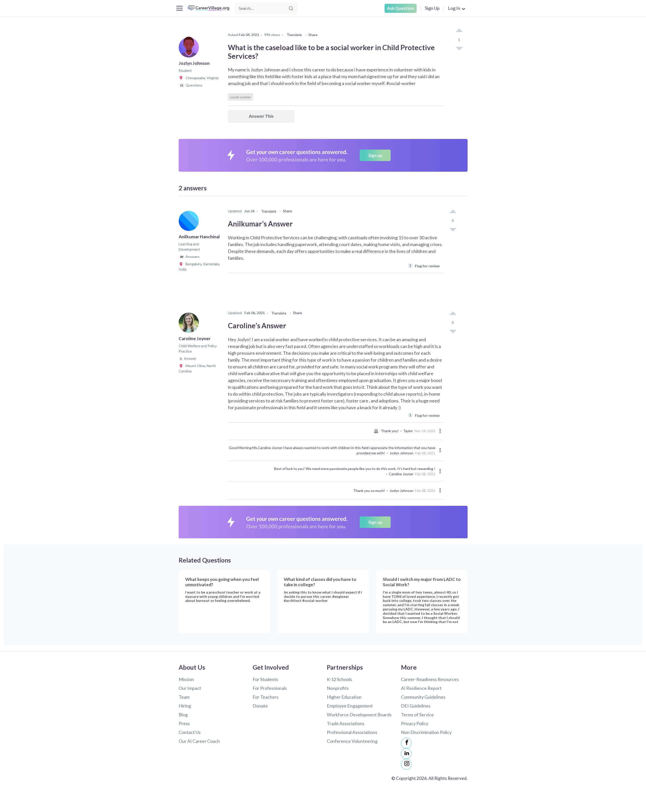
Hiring (185, 706)
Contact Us (190, 732)
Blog (183, 714)
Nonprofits (338, 688)
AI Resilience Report (421, 688)
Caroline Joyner (401, 474)
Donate (260, 706)
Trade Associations (345, 723)
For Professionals (270, 688)
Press (184, 723)
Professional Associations (352, 732)
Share (312, 35)
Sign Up (432, 8)
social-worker (240, 97)
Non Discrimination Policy (426, 732)
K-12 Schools (339, 679)
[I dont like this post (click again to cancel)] (459, 48)
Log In (454, 8)
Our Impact (190, 688)
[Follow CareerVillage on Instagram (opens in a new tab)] (406, 764)
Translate (294, 35)
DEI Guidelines (415, 706)
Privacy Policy (414, 723)
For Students (265, 679)
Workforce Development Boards (359, 714)
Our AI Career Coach (199, 741)
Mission (186, 679)
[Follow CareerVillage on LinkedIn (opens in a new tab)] (406, 753)
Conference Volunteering (352, 741)
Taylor (408, 431)
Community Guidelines (423, 697)
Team (184, 697)
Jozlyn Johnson (401, 453)
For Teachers (266, 697)
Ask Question (400, 8)
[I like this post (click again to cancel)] (459, 31)
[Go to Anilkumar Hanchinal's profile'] (190, 222)
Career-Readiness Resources (430, 679)
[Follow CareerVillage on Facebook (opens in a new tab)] (406, 743)
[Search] (290, 8)
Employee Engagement (350, 706)
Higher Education (344, 697)
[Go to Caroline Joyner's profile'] (190, 324)
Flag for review (425, 265)
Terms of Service (417, 714)
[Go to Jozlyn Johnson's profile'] (190, 49)
